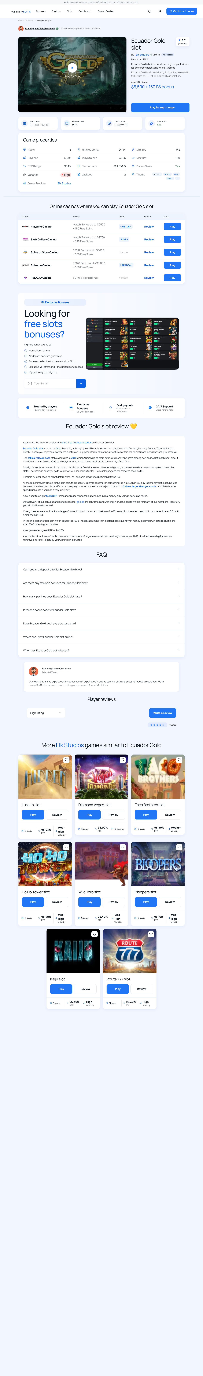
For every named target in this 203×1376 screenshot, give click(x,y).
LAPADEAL (126, 265)
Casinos (56, 11)
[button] (101, 569)
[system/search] (149, 11)
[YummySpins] (21, 11)
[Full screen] (115, 108)
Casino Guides (105, 11)
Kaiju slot (57, 979)
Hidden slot (31, 804)
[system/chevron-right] (81, 383)
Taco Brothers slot (150, 804)
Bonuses (41, 11)
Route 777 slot (118, 979)
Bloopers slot (145, 892)
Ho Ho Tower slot (35, 892)
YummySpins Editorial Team (40, 28)
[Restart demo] (109, 108)
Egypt (170, 178)
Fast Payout (85, 11)
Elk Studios (64, 183)
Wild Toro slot (89, 892)
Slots (69, 11)
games (80, 501)
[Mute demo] (121, 108)
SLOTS (124, 239)
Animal (167, 174)
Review (149, 226)
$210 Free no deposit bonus (76, 442)
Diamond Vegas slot (94, 804)
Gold (176, 174)
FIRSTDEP (125, 226)
